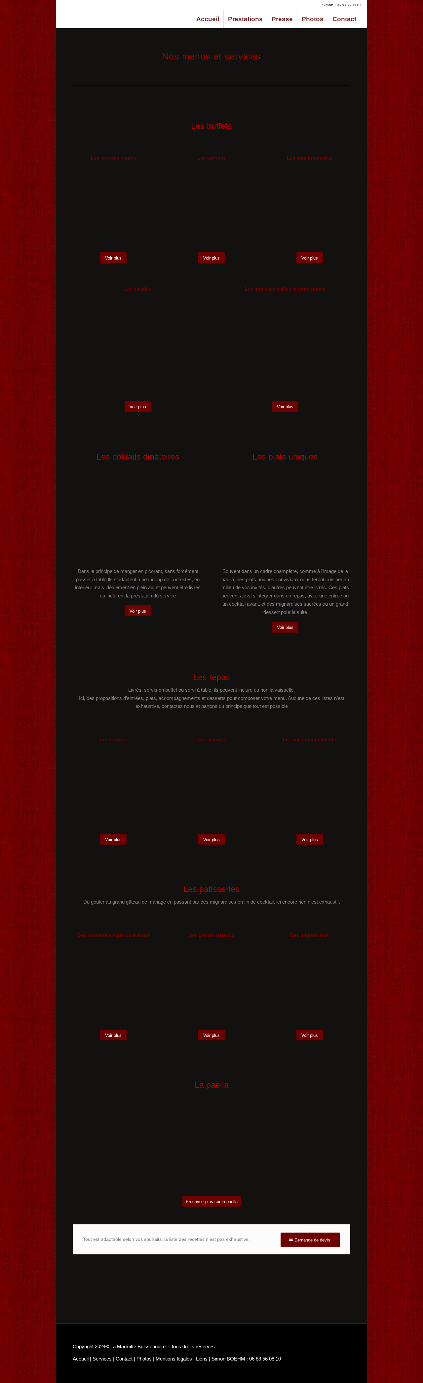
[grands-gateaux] (211, 984)
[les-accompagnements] (309, 788)
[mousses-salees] (285, 347)
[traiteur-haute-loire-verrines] (211, 207)
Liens (202, 1359)
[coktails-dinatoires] (137, 513)
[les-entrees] (113, 788)
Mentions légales (174, 1359)
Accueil (81, 1359)
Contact (124, 1359)
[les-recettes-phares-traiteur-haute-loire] (113, 207)
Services (102, 1359)
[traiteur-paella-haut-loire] (285, 513)
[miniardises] (309, 984)
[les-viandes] (211, 788)
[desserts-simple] (113, 984)
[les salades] (137, 347)
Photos (144, 1359)
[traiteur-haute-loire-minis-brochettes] (309, 207)
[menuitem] (207, 19)
